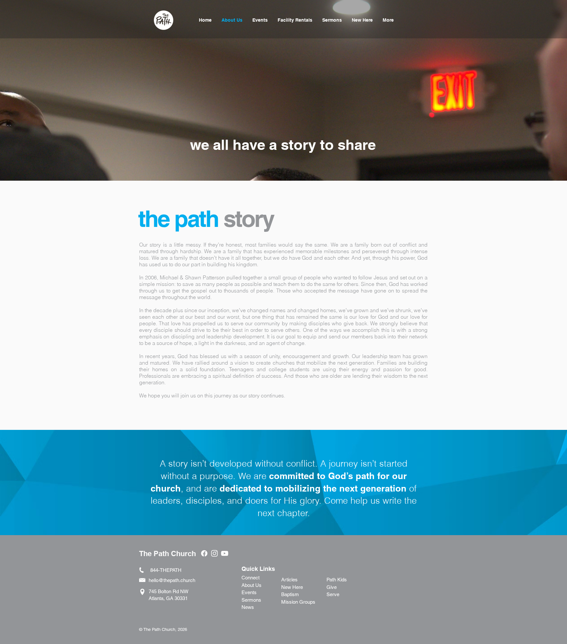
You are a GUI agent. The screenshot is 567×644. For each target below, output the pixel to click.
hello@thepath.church (172, 580)
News (248, 607)
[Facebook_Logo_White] (204, 553)
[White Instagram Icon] (214, 553)
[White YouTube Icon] (224, 553)
